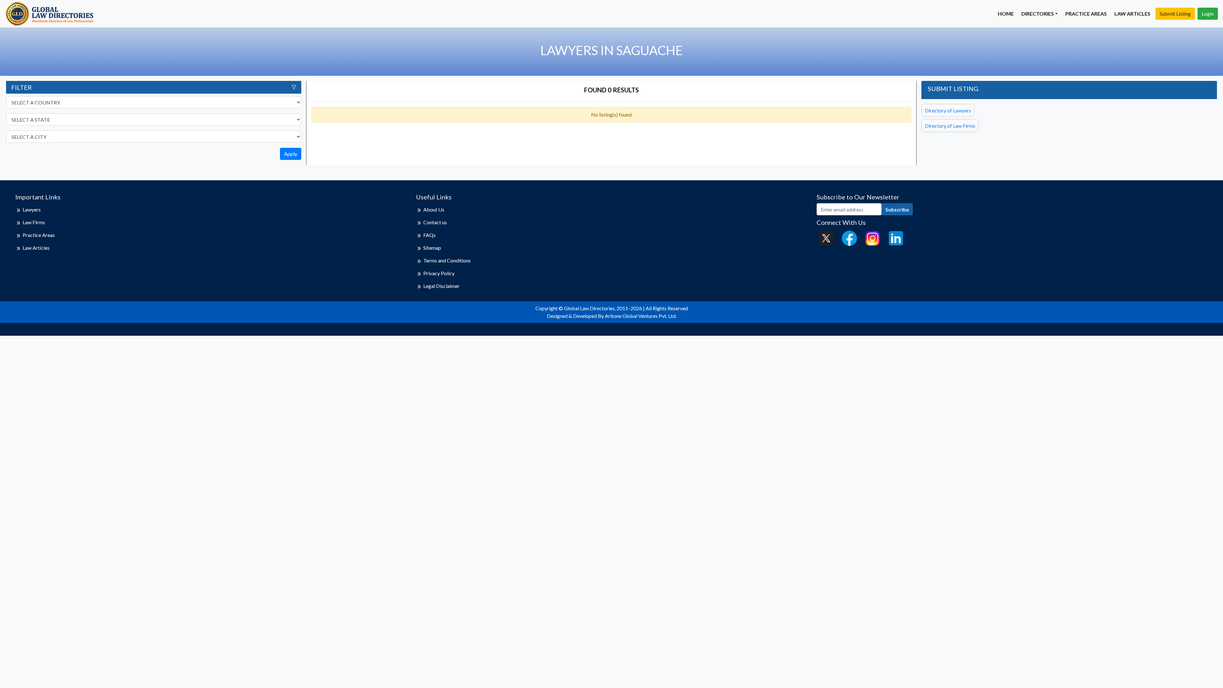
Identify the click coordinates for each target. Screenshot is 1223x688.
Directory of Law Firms (950, 126)
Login (1208, 14)
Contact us (435, 222)
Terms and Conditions (447, 260)
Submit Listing (1175, 14)
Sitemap (432, 248)
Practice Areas (1086, 14)
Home (1006, 14)
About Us (433, 209)
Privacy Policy (438, 273)
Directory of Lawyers (948, 110)
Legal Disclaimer (441, 286)
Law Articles (1132, 14)
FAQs (429, 235)
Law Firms (34, 222)
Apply (290, 154)
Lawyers (32, 209)
